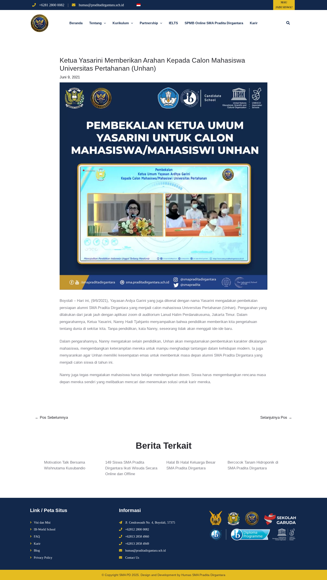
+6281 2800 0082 (51, 5)
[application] (144, 4)
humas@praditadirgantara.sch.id (101, 5)
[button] (288, 23)
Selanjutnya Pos (276, 417)
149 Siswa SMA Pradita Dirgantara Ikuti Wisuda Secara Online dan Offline (131, 468)
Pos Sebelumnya (51, 417)
